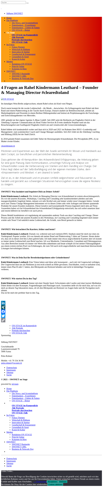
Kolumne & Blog (19, 69)
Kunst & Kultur (18, 59)
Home (9, 18)
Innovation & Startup (21, 52)
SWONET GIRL (19, 76)
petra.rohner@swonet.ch (11, 363)
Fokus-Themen (18, 47)
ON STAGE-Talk (20, 42)
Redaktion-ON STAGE (22, 64)
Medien (9, 61)
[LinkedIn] (51, 303)
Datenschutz (11, 367)
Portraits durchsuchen (22, 40)
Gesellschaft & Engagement (23, 54)
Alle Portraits (18, 37)
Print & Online (18, 66)
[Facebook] (51, 311)
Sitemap (9, 372)
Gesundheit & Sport (20, 57)
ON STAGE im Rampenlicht (25, 35)
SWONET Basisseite (21, 74)
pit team (15, 384)
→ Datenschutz (40, 481)
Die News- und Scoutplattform (25, 23)
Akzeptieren (52, 482)
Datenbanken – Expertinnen (24, 25)
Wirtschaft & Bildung (21, 49)
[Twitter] (51, 316)
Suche (9, 375)
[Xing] (52, 339)
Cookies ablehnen (55, 485)
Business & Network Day (23, 78)
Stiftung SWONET (14, 13)
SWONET (11, 71)
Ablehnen (62, 482)
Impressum (11, 370)
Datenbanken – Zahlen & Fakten (26, 28)
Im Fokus (10, 44)
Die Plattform (12, 20)
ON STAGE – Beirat (21, 30)
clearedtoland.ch (8, 146)
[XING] (51, 307)
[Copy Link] (51, 320)
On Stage (10, 32)
